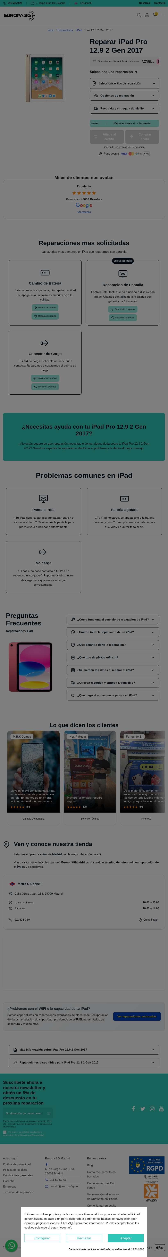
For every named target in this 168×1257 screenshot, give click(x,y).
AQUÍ (71, 1223)
